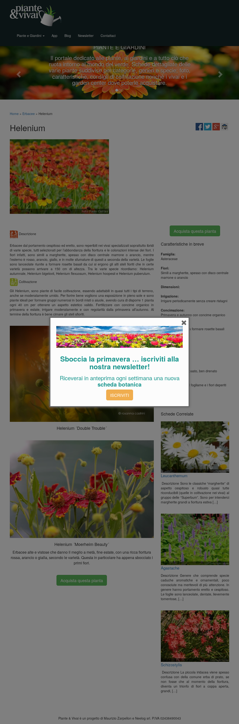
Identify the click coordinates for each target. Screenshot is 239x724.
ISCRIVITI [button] (119, 395)
